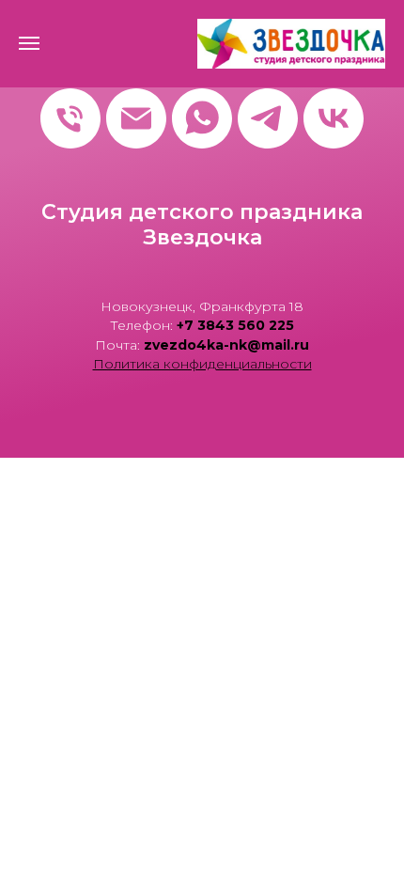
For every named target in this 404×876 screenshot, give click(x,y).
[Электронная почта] (136, 118)
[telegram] (268, 118)
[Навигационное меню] (29, 43)
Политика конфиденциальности (202, 363)
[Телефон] (70, 118)
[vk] (333, 118)
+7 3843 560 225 (235, 325)
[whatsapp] (202, 118)
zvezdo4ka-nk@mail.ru (226, 344)
